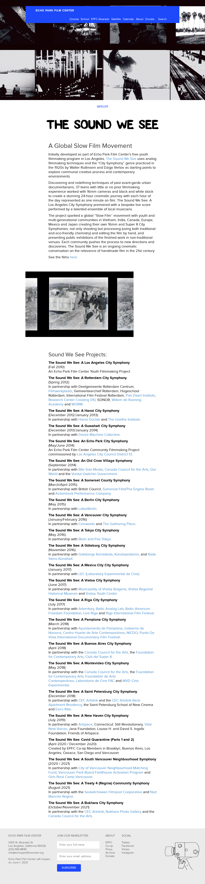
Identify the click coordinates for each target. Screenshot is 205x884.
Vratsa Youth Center (101, 593)
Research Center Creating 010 (71, 400)
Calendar (128, 19)
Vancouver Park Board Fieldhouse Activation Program (100, 772)
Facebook (128, 846)
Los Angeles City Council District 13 (104, 454)
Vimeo (126, 849)
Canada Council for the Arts (126, 469)
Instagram (128, 852)
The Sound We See (121, 159)
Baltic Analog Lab (110, 609)
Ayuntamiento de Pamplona (100, 628)
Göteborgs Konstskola (95, 554)
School (85, 19)
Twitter (126, 842)
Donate (149, 19)
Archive (110, 852)
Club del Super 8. (99, 657)
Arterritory (86, 609)
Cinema (74, 19)
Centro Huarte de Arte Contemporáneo (94, 633)
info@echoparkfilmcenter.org (26, 852)
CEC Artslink (88, 700)
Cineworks (86, 524)
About (139, 19)
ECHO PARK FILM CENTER (55, 10)
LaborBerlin (87, 509)
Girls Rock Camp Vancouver (70, 777)
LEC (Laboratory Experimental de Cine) (108, 574)
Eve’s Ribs (63, 709)
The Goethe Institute (124, 419)
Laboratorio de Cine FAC (95, 681)
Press (109, 849)
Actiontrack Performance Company (83, 493)
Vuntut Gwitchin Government (94, 474)
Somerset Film (114, 489)
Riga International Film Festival (130, 613)
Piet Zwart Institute (140, 395)
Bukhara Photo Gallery (123, 812)
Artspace (85, 724)
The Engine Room (140, 489)
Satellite (116, 19)
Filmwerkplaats (60, 391)
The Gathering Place (119, 524)
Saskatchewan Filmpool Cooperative (112, 792)
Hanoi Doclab (89, 419)
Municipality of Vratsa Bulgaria (102, 589)
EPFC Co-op (109, 844)
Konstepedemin (127, 554)
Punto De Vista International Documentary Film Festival (101, 635)
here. (74, 257)
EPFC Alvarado (100, 19)
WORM (77, 404)
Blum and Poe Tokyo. (95, 539)
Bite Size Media (90, 469)
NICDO (132, 633)
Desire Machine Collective (99, 435)
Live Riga (90, 613)
